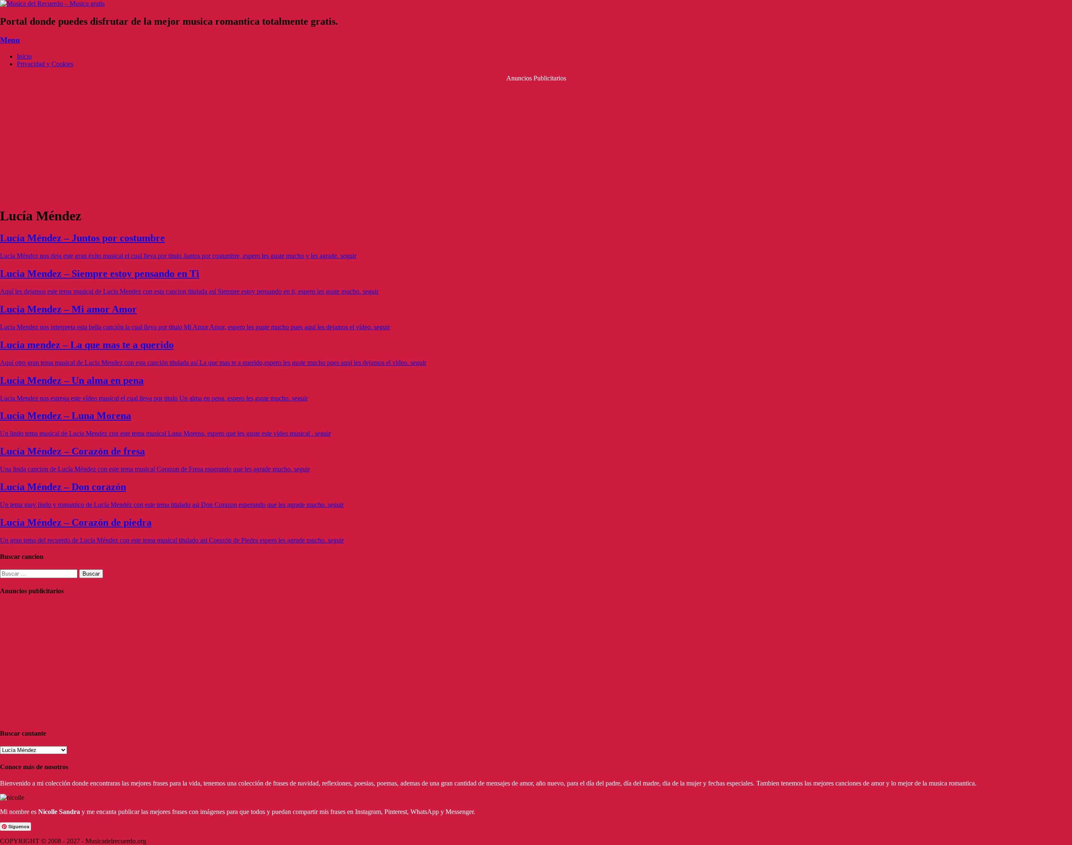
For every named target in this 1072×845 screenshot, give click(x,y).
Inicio (24, 56)
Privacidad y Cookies (45, 63)
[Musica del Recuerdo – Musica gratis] (52, 3)
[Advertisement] (536, 140)
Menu (10, 40)
